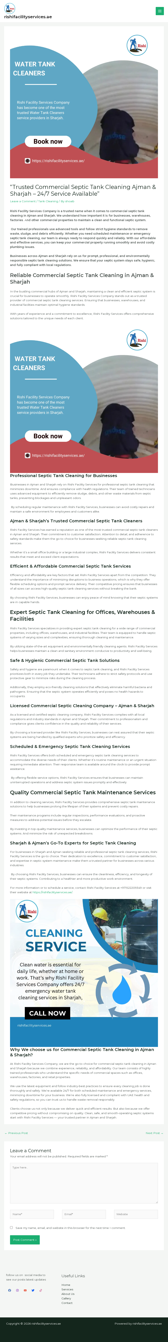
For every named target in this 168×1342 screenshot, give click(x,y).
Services (67, 1289)
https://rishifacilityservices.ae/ (52, 892)
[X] (33, 1290)
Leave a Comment (23, 201)
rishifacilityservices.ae (28, 16)
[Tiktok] (40, 1290)
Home (65, 1284)
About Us (67, 1293)
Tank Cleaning (48, 201)
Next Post (154, 1133)
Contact (67, 1303)
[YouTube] (25, 1290)
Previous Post (16, 1133)
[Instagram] (17, 1290)
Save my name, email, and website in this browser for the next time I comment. (71, 1228)
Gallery (66, 1298)
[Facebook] (9, 1290)
